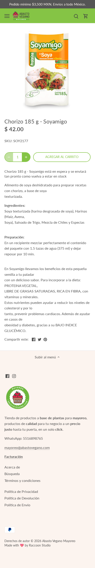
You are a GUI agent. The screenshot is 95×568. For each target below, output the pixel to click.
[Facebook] (7, 375)
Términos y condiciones (22, 480)
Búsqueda (12, 474)
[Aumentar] (26, 157)
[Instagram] (14, 375)
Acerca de (12, 467)
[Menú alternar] (7, 16)
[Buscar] (76, 16)
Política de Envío (17, 505)
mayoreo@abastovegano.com (27, 447)
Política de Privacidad (21, 491)
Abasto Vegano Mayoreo (58, 541)
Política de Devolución (21, 498)
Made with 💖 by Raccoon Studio (27, 545)
